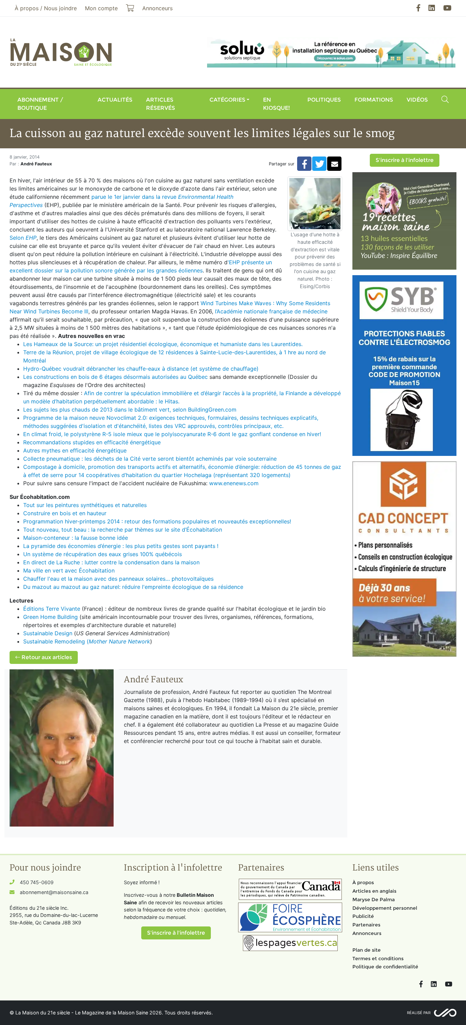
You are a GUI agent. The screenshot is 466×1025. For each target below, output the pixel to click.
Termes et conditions (378, 958)
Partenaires (366, 925)
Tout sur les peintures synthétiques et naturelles (85, 505)
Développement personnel (384, 908)
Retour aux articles (46, 657)
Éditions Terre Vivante (52, 608)
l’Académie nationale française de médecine (270, 311)
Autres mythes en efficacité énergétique (75, 450)
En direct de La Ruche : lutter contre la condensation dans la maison (111, 562)
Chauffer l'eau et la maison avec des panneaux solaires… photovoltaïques (119, 578)
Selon (23, 237)
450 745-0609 (37, 882)
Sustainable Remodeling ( (86, 641)
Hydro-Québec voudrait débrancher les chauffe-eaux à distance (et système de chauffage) (141, 368)
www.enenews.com (234, 483)
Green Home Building (50, 616)
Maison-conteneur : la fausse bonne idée (75, 537)
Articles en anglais (374, 891)
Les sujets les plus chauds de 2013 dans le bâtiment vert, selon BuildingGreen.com (129, 409)
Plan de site (366, 950)
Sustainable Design (47, 633)
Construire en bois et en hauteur (64, 513)
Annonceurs (366, 933)
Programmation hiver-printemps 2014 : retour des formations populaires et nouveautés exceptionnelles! (157, 521)
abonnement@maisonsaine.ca (54, 892)
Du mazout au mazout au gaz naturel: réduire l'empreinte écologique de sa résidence (134, 586)
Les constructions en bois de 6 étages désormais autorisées (101, 376)
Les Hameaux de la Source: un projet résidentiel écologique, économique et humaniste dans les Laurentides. (163, 344)
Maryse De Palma (373, 899)
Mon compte (101, 8)
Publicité (363, 916)
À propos (363, 882)
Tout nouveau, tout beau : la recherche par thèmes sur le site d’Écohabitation (122, 529)
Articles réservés (160, 103)
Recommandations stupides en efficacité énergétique (92, 442)
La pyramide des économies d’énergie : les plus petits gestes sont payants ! (120, 546)
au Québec (194, 376)
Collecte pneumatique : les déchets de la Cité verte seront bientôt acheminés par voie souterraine (150, 458)
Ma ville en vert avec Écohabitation (69, 570)
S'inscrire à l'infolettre (405, 160)
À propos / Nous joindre (46, 8)
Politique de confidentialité (385, 967)
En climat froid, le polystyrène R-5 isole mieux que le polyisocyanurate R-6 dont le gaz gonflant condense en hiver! (172, 434)
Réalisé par (419, 1012)
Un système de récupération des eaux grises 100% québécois (102, 554)
